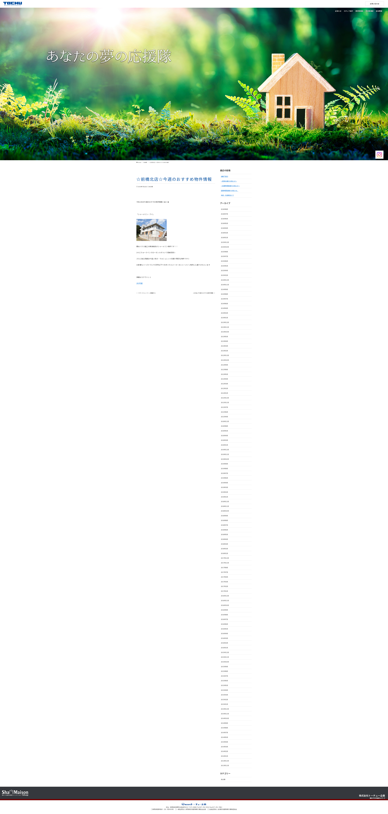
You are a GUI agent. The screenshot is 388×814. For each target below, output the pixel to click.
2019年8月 (224, 468)
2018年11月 (225, 506)
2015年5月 (224, 685)
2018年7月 (224, 525)
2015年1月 (224, 704)
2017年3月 (224, 582)
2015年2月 (224, 699)
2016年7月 (224, 619)
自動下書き (224, 176)
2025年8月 (224, 252)
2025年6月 (224, 261)
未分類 (151, 186)
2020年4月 (224, 435)
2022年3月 (224, 384)
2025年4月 (224, 270)
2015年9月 (224, 666)
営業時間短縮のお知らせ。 (229, 190)
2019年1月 (224, 497)
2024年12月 (225, 280)
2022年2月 (224, 388)
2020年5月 (224, 431)
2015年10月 (225, 662)
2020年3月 (224, 440)
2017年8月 (224, 567)
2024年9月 (224, 289)
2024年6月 (224, 303)
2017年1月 (224, 591)
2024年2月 (224, 313)
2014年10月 (225, 718)
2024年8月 (224, 294)
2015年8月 (224, 671)
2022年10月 (225, 360)
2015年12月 (225, 652)
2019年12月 (225, 449)
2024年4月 (224, 308)
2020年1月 (224, 445)
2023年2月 (224, 351)
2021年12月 (225, 398)
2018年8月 (224, 520)
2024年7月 (224, 299)
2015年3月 (224, 695)
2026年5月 (224, 223)
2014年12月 (225, 709)
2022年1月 (224, 393)
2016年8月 (224, 615)
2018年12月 (225, 501)
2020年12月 (225, 421)
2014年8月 (224, 728)
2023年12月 (225, 322)
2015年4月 (224, 690)
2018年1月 (224, 553)
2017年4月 (224, 577)
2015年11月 (225, 657)
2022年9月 (224, 365)
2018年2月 (224, 548)
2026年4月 (224, 228)
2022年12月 (225, 355)
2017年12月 (225, 558)
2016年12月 (225, 596)
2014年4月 (224, 742)
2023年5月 (224, 336)
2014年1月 (224, 756)
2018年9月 (224, 516)
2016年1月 (224, 648)
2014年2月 (224, 751)
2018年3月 (224, 544)
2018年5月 (224, 534)
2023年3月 (224, 346)
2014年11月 (225, 714)
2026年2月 (224, 233)
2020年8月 (224, 426)
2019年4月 (224, 483)
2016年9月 (224, 610)
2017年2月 (224, 586)
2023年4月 (224, 341)
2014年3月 (224, 747)
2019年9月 (224, 464)
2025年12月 (225, 242)
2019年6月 (224, 478)
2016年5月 (224, 629)
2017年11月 (225, 563)
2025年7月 (224, 256)
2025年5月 (224, 266)
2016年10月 (225, 605)
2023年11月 (225, 327)
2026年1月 (224, 237)
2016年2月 (224, 643)
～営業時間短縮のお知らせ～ (230, 186)
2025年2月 (224, 275)
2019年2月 (224, 492)
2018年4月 (224, 539)
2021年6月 (224, 412)
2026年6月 (224, 219)
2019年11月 (225, 454)
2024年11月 (225, 285)
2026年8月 (224, 209)
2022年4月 (224, 379)
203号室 (139, 283)
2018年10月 (225, 511)
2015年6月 (224, 680)
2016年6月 (224, 624)
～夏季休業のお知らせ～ (229, 181)
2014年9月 (224, 723)
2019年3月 (224, 487)
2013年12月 (225, 761)
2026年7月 (224, 214)
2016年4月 (224, 633)
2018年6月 (224, 530)
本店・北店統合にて (227, 195)
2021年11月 (225, 402)
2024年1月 (224, 317)
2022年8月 (224, 369)
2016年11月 (225, 600)
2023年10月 (225, 332)
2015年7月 (224, 676)
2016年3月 (224, 638)
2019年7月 (224, 473)
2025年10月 (225, 247)
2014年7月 (224, 732)
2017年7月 (224, 572)
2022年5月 (224, 374)
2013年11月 (225, 765)
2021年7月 (224, 407)
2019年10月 (225, 459)
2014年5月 (224, 737)
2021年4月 (224, 416)
